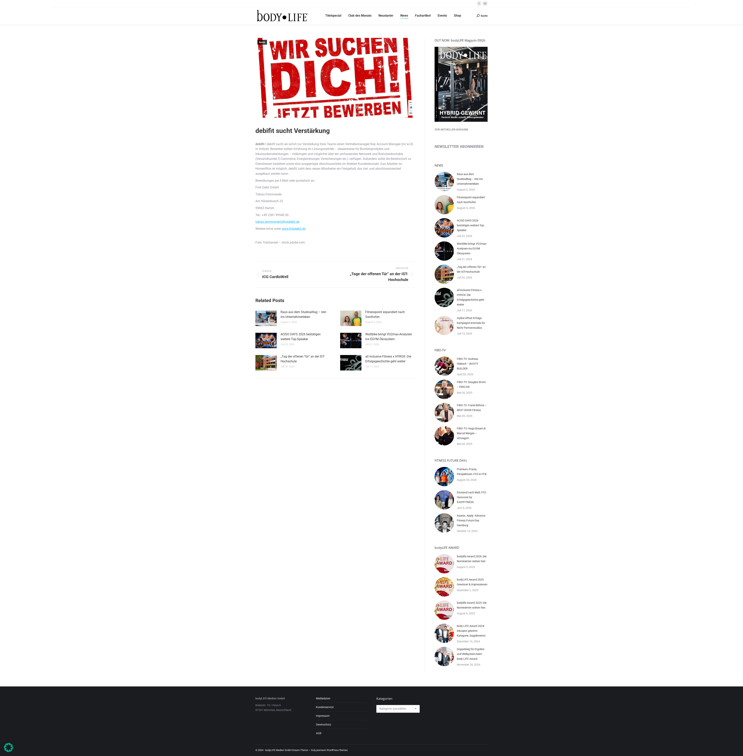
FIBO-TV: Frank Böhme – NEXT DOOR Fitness (471, 408)
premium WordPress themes (332, 750)
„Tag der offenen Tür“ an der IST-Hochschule (303, 359)
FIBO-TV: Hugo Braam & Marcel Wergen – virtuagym (471, 433)
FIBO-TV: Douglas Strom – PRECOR (471, 384)
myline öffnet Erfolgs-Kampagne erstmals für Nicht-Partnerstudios (471, 323)
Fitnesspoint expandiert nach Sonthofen (385, 314)
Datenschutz (323, 724)
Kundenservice (325, 707)
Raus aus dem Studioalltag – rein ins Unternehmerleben (303, 314)
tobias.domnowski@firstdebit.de (277, 222)
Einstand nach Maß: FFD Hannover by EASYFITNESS (471, 497)
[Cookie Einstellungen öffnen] (8, 751)
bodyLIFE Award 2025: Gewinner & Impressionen (472, 582)
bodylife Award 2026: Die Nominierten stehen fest (471, 559)
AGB (318, 733)
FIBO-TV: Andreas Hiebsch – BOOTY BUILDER (467, 363)
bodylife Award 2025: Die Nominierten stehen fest (471, 605)
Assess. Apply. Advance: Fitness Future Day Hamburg (471, 520)
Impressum (323, 715)
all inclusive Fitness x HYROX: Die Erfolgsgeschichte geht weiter (388, 359)
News (262, 42)
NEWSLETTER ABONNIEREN (459, 146)
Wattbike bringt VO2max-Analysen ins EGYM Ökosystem (388, 336)
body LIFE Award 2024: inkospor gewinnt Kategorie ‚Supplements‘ (471, 630)
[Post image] (266, 318)
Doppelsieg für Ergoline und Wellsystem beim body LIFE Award (470, 654)
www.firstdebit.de (293, 229)
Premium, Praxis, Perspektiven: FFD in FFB (471, 472)
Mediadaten (323, 698)
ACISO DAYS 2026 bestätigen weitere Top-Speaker (301, 336)
